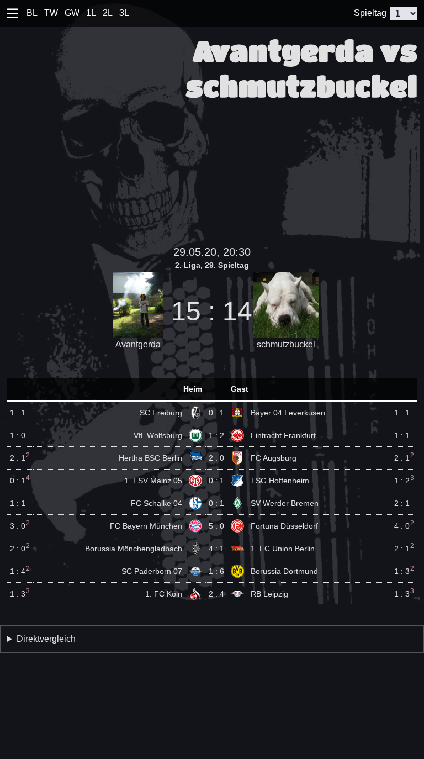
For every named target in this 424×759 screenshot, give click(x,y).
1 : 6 (216, 571)
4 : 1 (216, 548)
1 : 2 (216, 435)
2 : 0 (216, 458)
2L (108, 13)
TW (51, 13)
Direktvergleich (46, 639)
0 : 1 (216, 412)
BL (32, 13)
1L (91, 13)
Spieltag (370, 13)
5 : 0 (216, 525)
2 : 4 (216, 593)
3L (124, 13)
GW (72, 13)
